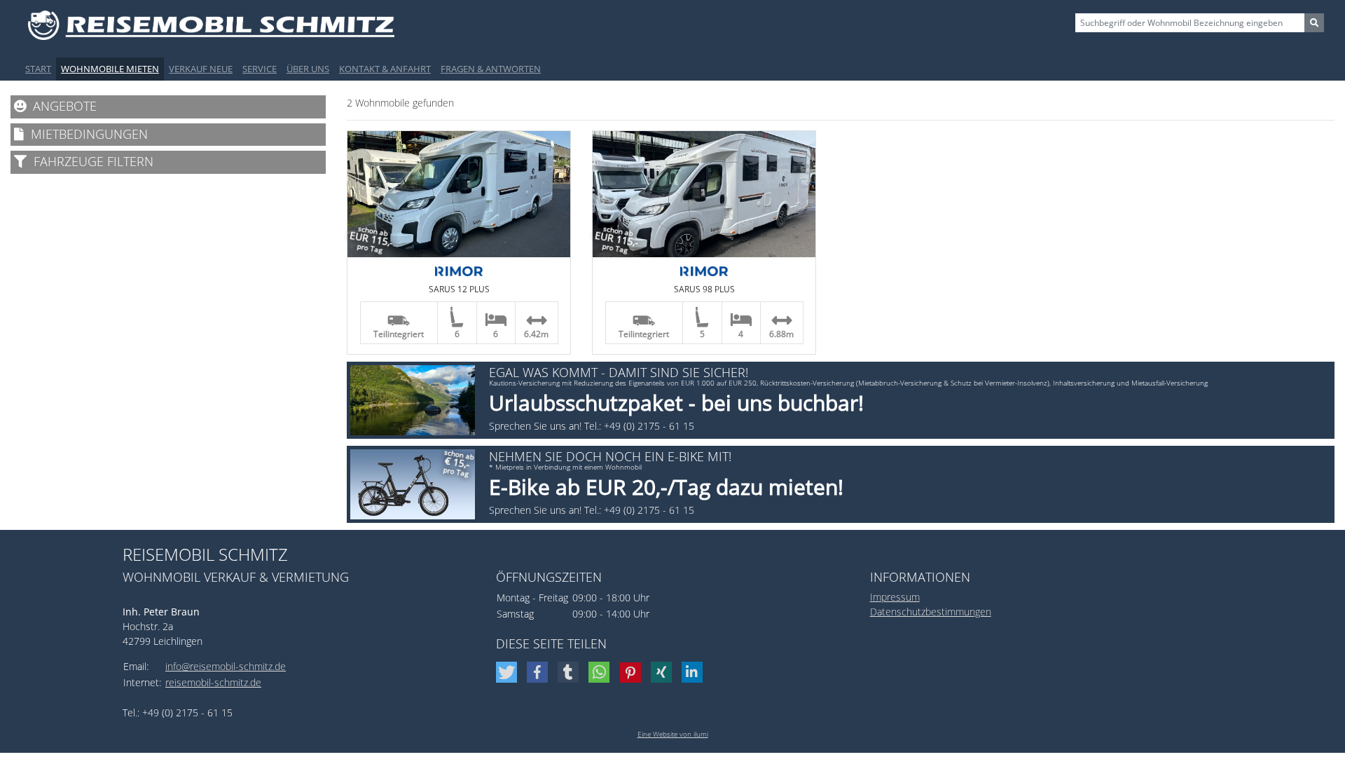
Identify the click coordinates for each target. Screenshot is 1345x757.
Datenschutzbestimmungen (930, 611)
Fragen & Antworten (491, 68)
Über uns (308, 68)
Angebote (61, 105)
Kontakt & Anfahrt (385, 68)
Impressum (895, 596)
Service (259, 68)
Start (38, 68)
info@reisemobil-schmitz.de (225, 666)
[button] (508, 672)
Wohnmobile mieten (110, 68)
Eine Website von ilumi (672, 734)
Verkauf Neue (201, 68)
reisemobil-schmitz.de (213, 682)
